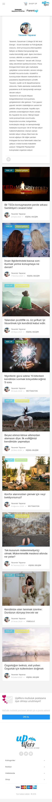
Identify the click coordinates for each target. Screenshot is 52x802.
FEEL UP (9, 170)
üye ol (26, 717)
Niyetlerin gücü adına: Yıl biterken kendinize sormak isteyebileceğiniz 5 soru (25, 379)
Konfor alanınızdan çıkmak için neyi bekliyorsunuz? (24, 496)
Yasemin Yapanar (27, 35)
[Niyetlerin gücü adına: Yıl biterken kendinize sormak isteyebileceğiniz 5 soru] (26, 355)
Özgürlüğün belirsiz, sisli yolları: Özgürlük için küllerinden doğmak (24, 667)
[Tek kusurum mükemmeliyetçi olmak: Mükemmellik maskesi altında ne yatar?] (26, 529)
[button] (4, 4)
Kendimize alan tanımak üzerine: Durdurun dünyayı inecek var (23, 611)
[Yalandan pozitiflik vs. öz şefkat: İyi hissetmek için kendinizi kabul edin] (26, 299)
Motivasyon (21, 342)
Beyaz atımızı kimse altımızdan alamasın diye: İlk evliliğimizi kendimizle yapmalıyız (22, 438)
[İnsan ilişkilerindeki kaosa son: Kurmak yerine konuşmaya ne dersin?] (26, 240)
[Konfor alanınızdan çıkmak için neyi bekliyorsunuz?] (26, 473)
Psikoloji (19, 575)
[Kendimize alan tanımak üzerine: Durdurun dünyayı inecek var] (26, 588)
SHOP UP (33, 4)
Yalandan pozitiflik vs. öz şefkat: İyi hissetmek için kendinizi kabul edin (24, 322)
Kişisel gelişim (22, 170)
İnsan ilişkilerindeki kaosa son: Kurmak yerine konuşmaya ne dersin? (22, 264)
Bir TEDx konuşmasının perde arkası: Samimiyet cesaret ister (26, 206)
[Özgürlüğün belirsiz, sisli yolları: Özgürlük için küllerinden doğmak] (26, 644)
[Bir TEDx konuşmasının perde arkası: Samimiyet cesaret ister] (26, 184)
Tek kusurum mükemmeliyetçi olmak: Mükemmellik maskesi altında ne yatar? (25, 553)
